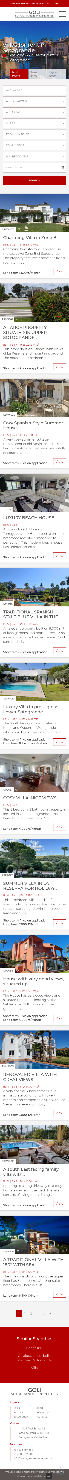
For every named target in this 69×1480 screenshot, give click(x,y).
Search (34, 180)
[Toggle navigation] (62, 14)
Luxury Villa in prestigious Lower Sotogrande (30, 709)
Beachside (34, 1348)
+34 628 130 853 (20, 3)
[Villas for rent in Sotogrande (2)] (44, 1313)
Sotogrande (42, 1360)
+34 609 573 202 (40, 3)
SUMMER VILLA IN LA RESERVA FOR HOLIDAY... (30, 886)
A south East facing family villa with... (31, 1172)
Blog (40, 1407)
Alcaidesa (26, 1356)
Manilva (23, 1360)
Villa (34, 1368)
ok (48, 1476)
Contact (42, 1416)
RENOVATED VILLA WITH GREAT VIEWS (30, 1077)
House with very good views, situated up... (33, 981)
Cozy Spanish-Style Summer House (33, 425)
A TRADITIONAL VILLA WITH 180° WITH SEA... (33, 1262)
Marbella (44, 1356)
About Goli (43, 1412)
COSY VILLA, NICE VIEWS (30, 797)
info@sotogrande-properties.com (34, 1458)
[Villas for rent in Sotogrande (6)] (50, 1313)
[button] (11, 229)
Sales (17, 1407)
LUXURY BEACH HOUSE (28, 517)
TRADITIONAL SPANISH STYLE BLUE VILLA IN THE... (32, 614)
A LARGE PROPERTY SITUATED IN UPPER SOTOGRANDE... (25, 332)
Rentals (18, 1412)
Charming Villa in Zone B (29, 237)
